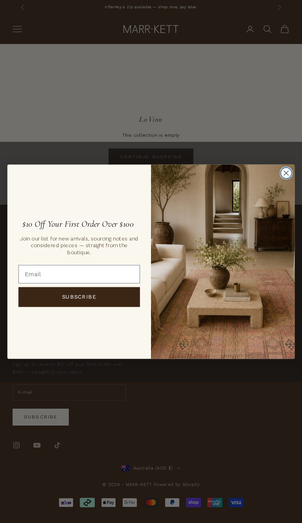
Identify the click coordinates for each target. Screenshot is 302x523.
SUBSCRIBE (79, 296)
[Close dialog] (286, 172)
